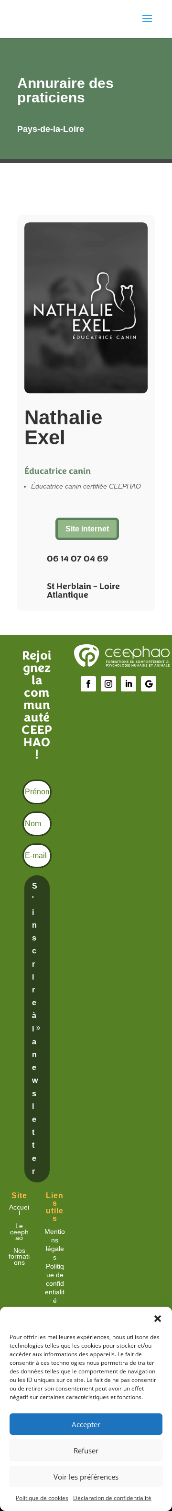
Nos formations (19, 1256)
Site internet (87, 529)
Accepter (86, 1424)
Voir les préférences (86, 1476)
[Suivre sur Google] (148, 683)
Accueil (19, 1210)
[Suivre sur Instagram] (108, 683)
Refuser (86, 1450)
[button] (157, 1318)
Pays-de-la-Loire (50, 129)
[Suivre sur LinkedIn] (128, 683)
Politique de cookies (42, 1498)
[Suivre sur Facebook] (88, 683)
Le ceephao (19, 1231)
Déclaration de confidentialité (112, 1498)
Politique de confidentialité (54, 1283)
